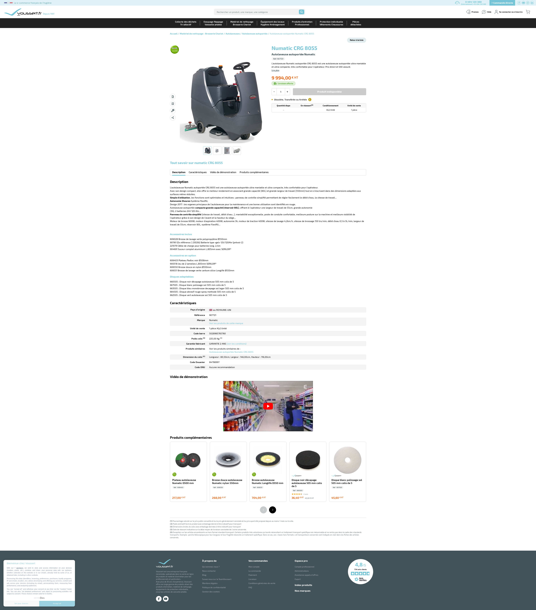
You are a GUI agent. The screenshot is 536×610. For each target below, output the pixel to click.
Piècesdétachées (355, 23)
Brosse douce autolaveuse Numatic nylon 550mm (227, 482)
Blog (204, 575)
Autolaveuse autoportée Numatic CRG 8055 (231, 352)
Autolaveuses (233, 33)
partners (19, 568)
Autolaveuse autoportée (255, 33)
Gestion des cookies (211, 591)
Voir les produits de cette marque (226, 323)
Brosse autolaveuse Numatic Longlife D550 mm (267, 482)
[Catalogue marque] (173, 103)
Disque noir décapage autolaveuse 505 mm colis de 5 (307, 483)
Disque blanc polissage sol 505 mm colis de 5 (346, 482)
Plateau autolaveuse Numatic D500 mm (184, 482)
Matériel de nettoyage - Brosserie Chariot (201, 33)
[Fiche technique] (173, 96)
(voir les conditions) (236, 343)
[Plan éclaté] (173, 110)
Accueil (173, 33)
